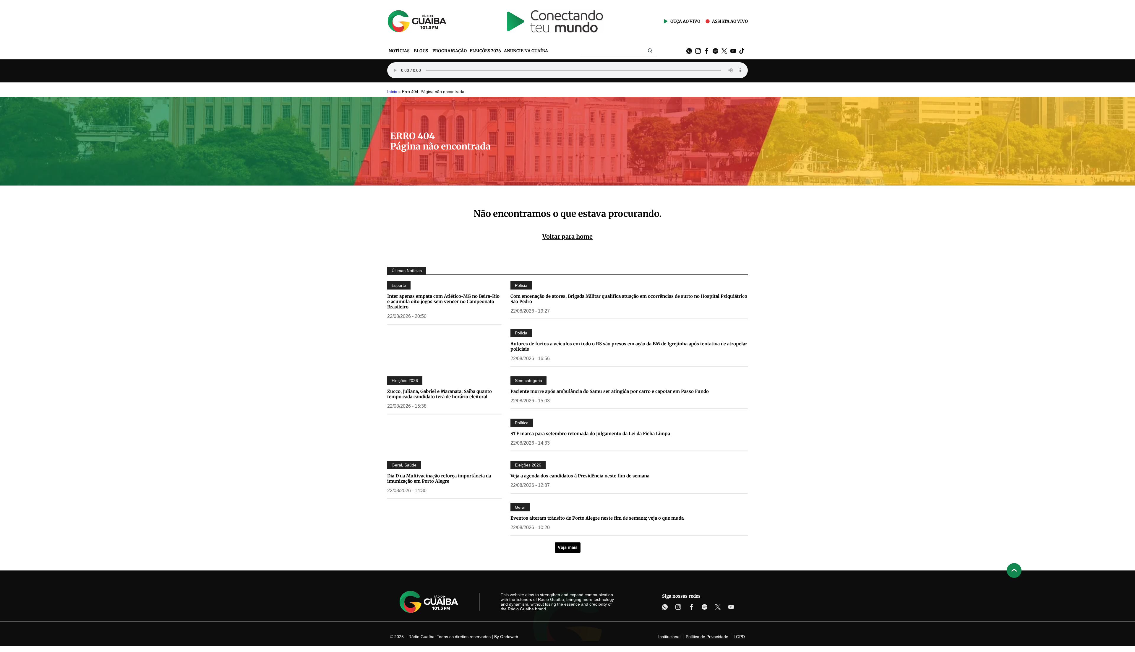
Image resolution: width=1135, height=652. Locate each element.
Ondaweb (509, 636)
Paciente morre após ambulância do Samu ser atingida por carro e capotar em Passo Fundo (609, 391)
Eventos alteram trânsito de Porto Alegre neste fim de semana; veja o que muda (597, 518)
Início (392, 92)
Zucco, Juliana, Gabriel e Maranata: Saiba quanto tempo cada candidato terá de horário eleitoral (439, 393)
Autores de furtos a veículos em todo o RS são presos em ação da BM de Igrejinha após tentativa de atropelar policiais (628, 346)
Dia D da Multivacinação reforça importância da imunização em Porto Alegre (439, 478)
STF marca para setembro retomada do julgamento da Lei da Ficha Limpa (590, 433)
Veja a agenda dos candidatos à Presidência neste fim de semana (579, 476)
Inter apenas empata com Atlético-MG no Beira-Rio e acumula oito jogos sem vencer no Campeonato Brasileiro (443, 301)
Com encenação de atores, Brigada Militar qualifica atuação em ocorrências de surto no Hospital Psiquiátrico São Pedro (628, 298)
